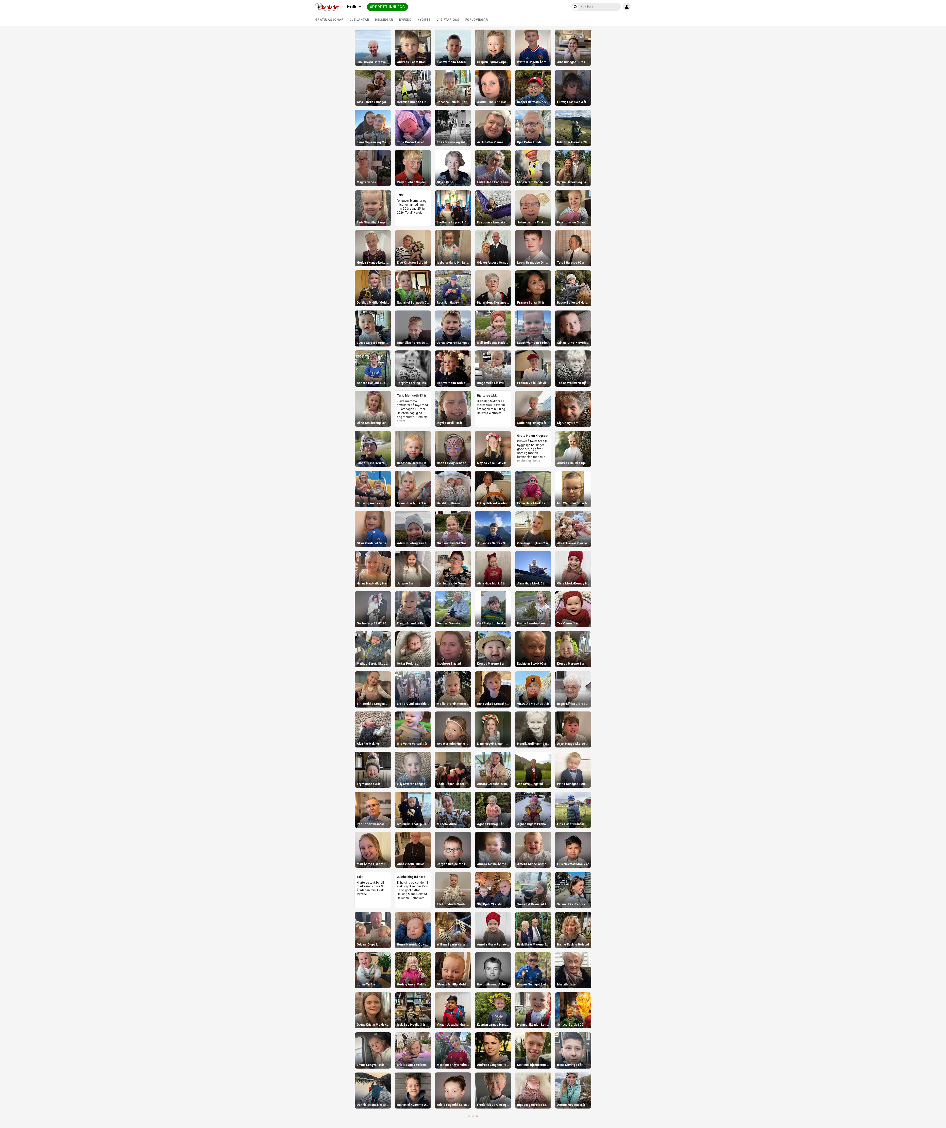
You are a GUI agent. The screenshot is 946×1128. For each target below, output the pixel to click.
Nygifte (424, 19)
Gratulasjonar (329, 19)
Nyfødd (405, 19)
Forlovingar (476, 19)
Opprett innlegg (387, 7)
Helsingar (384, 19)
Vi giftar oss (448, 19)
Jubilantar (359, 19)
